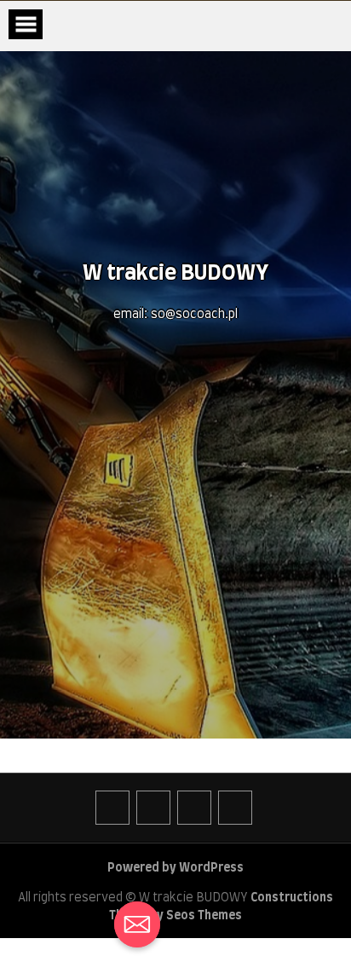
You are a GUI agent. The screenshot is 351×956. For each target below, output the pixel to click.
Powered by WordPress (175, 868)
